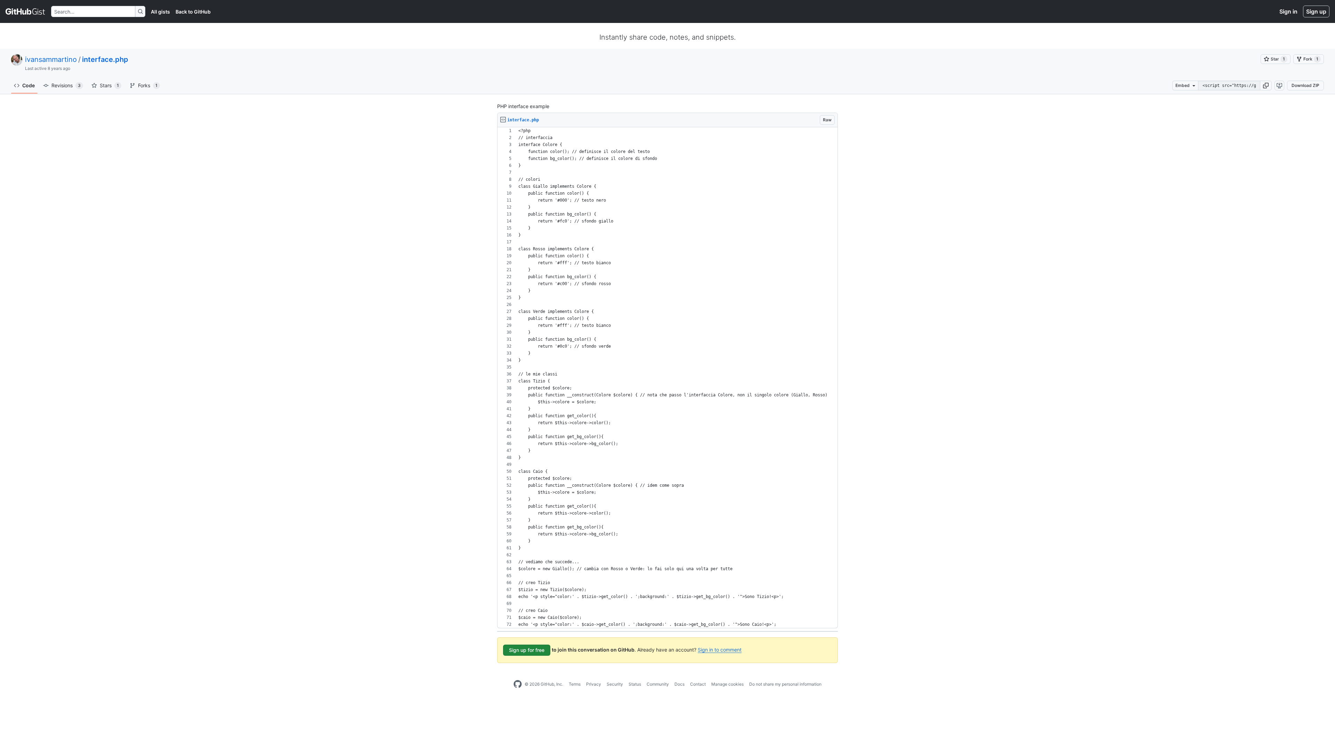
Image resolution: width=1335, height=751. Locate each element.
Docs (679, 684)
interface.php (105, 59)
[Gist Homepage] (26, 11)
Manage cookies (727, 684)
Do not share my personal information (785, 684)
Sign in (1288, 11)
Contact (698, 684)
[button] (1266, 85)
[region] (667, 377)
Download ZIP (1305, 85)
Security (615, 684)
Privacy (593, 684)
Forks (147, 85)
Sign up (1316, 11)
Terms (575, 684)
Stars (109, 85)
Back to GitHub (193, 12)
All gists (160, 12)
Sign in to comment (720, 650)
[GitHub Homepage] (517, 684)
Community (658, 684)
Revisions (66, 85)
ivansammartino (51, 59)
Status (635, 684)
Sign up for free (526, 650)
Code (28, 85)
